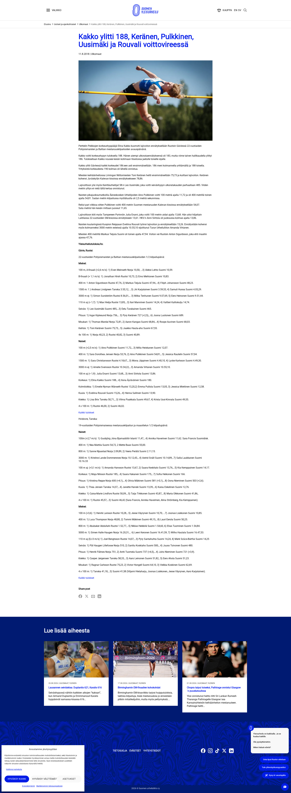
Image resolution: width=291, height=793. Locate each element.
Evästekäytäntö (28, 786)
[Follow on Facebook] (203, 751)
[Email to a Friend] (93, 596)
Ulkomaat (83, 24)
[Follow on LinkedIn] (231, 751)
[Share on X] (87, 596)
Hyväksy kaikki (17, 779)
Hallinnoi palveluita (14, 769)
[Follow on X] (224, 751)
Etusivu (47, 24)
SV (239, 10)
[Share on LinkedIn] (99, 596)
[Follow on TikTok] (217, 751)
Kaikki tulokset (86, 412)
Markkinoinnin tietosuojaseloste (49, 786)
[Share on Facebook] (80, 596)
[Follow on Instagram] (210, 751)
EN (235, 10)
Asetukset (69, 779)
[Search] (245, 10)
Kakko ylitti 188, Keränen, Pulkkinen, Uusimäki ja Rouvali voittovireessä (124, 24)
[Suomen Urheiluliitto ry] (145, 10)
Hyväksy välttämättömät (43, 779)
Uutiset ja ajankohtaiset (65, 24)
